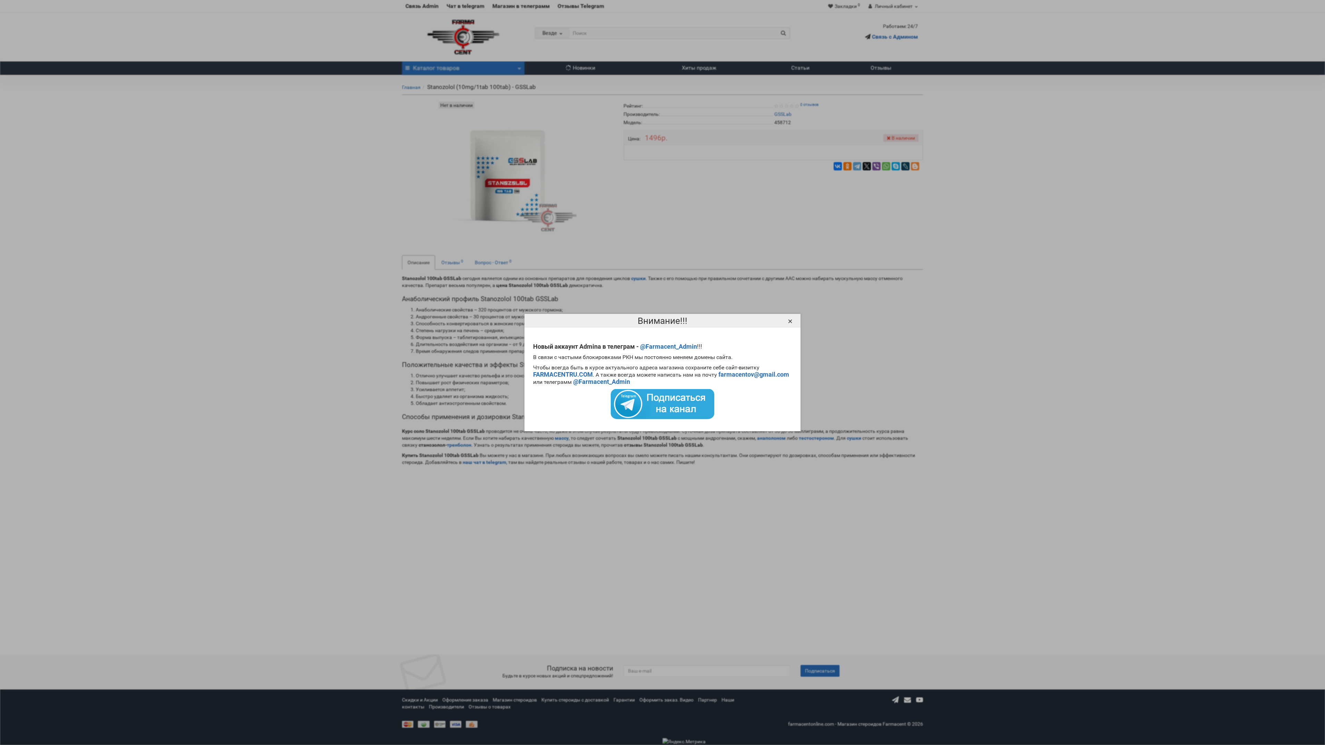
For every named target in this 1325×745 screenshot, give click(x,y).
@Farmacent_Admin (668, 346)
